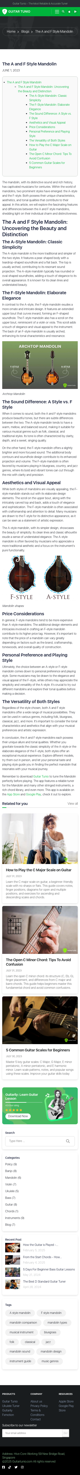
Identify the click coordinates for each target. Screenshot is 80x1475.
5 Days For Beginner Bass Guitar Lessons (49, 1269)
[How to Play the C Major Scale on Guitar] (40, 838)
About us (36, 1401)
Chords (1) (11, 1211)
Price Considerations (42, 127)
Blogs (25, 31)
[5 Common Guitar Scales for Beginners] (40, 1020)
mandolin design (51, 1351)
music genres (50, 1361)
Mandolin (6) (13, 1177)
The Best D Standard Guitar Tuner (44, 1281)
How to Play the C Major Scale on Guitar (38, 870)
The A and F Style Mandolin (54, 31)
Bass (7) (10, 1198)
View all (73, 803)
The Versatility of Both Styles (47, 140)
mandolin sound (20, 1351)
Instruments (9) (14, 1218)
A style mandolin (20, 1313)
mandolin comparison (23, 1322)
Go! (66, 1433)
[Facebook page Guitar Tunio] (3, 1467)
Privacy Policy (39, 1406)
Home (11, 31)
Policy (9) (11, 1164)
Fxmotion (8, 1415)
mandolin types (57, 1322)
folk (12, 1342)
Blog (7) (10, 1224)
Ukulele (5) (12, 1191)
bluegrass (50, 1332)
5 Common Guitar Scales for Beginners (38, 1050)
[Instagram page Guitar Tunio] (22, 1467)
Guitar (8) (11, 1204)
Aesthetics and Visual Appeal (47, 122)
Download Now (18, 1116)
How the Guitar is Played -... (40, 1245)
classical (30, 1342)
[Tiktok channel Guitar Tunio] (9, 1467)
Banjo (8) (11, 1171)
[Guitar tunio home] (16, 11)
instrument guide (20, 1361)
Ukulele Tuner (11, 1406)
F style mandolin (51, 1313)
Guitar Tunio (10, 1401)
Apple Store (66, 1401)
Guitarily (7, 1410)
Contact (36, 1419)
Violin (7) (10, 1184)
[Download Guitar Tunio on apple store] (69, 11)
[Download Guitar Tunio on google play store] (75, 11)
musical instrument (21, 1332)
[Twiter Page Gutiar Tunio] (16, 1467)
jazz (48, 1342)
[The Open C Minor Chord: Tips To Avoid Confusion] (40, 930)
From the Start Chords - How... (42, 1257)
